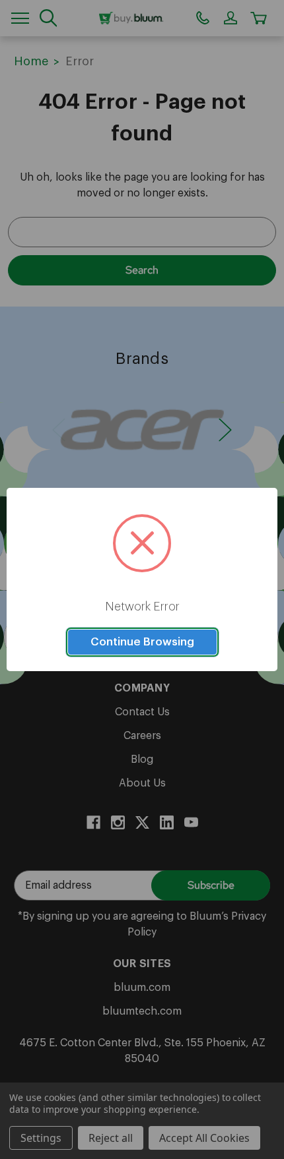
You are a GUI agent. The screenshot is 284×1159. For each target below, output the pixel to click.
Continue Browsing (142, 641)
